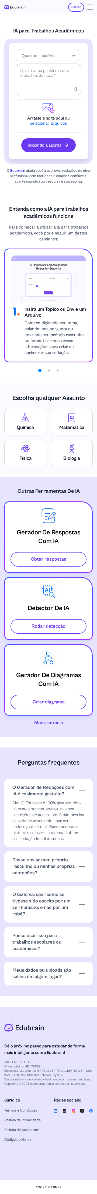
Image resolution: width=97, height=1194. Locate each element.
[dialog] (48, 1187)
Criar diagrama (49, 702)
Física (25, 458)
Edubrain (17, 170)
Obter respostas (48, 559)
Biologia (71, 458)
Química (25, 427)
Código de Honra (17, 1139)
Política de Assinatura (22, 1130)
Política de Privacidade (22, 1120)
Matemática (71, 427)
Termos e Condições (20, 1110)
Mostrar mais (48, 723)
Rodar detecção (48, 626)
